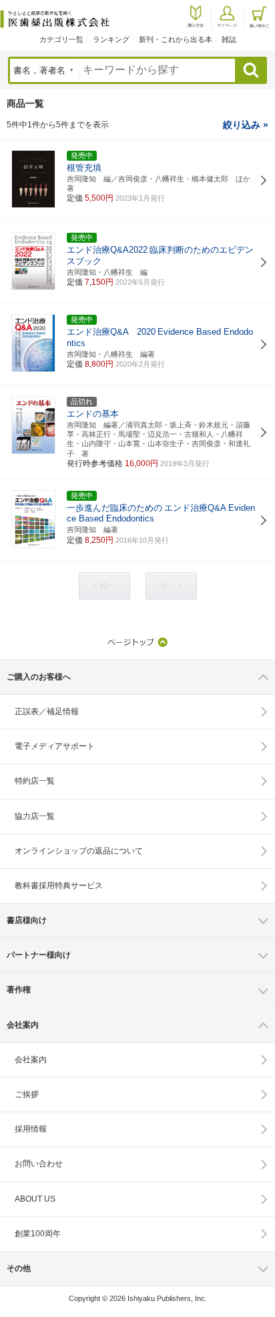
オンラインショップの (79, 851)
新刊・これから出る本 (175, 39)
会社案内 (31, 1059)
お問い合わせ (39, 1163)
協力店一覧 (35, 816)
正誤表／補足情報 (47, 711)
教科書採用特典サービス (59, 885)
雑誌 (229, 39)
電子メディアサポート (55, 746)
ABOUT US (35, 1199)
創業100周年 (38, 1233)
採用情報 (31, 1129)
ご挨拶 (27, 1094)
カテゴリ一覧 (61, 39)
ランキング (111, 39)
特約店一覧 (35, 781)
